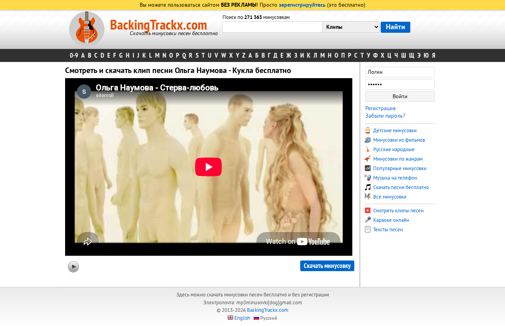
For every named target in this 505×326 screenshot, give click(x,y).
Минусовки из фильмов (398, 140)
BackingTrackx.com (158, 25)
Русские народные (393, 149)
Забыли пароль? (385, 116)
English (242, 318)
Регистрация (380, 108)
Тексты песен (387, 229)
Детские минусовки (394, 130)
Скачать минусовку (327, 266)
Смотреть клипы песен (398, 211)
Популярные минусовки (399, 168)
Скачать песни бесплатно (400, 187)
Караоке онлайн (390, 220)
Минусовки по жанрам (397, 159)
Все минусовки (389, 197)
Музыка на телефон (394, 178)
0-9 (74, 55)
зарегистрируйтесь (302, 5)
